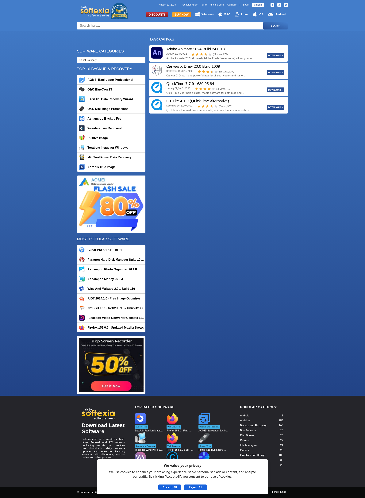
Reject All (195, 487)
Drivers (244, 440)
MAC (227, 14)
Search (275, 25)
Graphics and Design (252, 455)
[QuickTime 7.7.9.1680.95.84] (157, 87)
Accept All (170, 487)
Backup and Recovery (253, 425)
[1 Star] (193, 54)
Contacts (231, 4)
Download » (275, 55)
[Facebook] (272, 5)
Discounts (157, 14)
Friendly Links (217, 4)
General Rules (190, 4)
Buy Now (182, 14)
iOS (261, 14)
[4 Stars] (206, 54)
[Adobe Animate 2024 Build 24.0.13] (157, 53)
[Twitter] (279, 5)
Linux (244, 14)
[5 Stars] (210, 54)
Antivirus (245, 420)
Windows (208, 14)
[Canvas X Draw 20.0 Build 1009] (157, 70)
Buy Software (248, 430)
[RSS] (286, 5)
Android (280, 14)
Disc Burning (247, 435)
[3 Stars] (201, 54)
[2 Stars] (197, 54)
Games (244, 450)
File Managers (248, 445)
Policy (204, 4)
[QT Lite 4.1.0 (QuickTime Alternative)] (157, 104)
